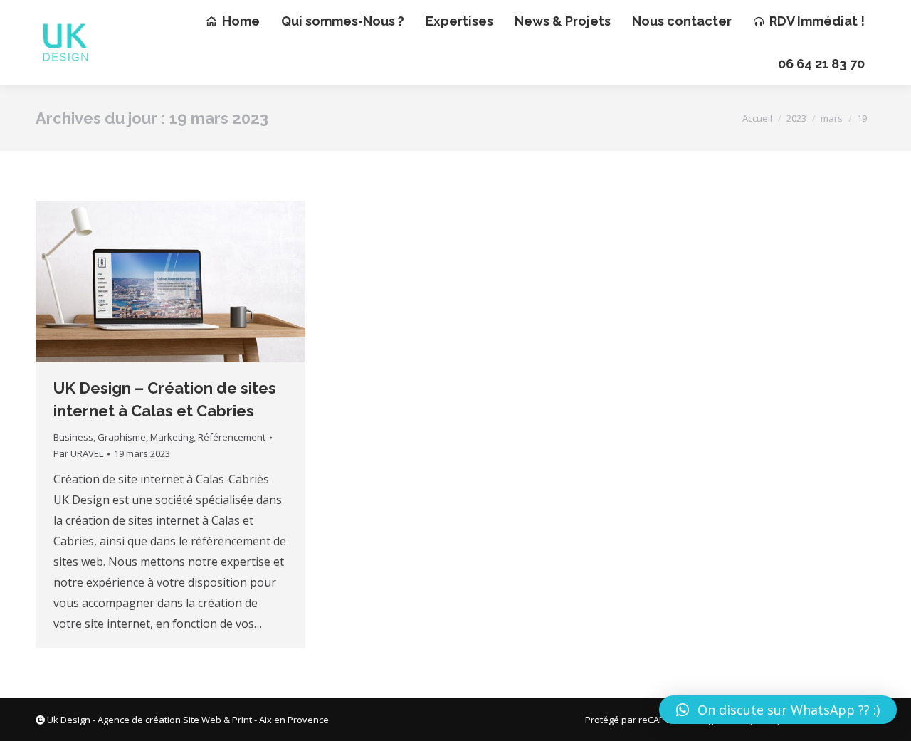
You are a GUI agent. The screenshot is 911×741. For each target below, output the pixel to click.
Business (73, 437)
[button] (778, 709)
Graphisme (122, 437)
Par (78, 453)
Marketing (172, 437)
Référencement (231, 437)
